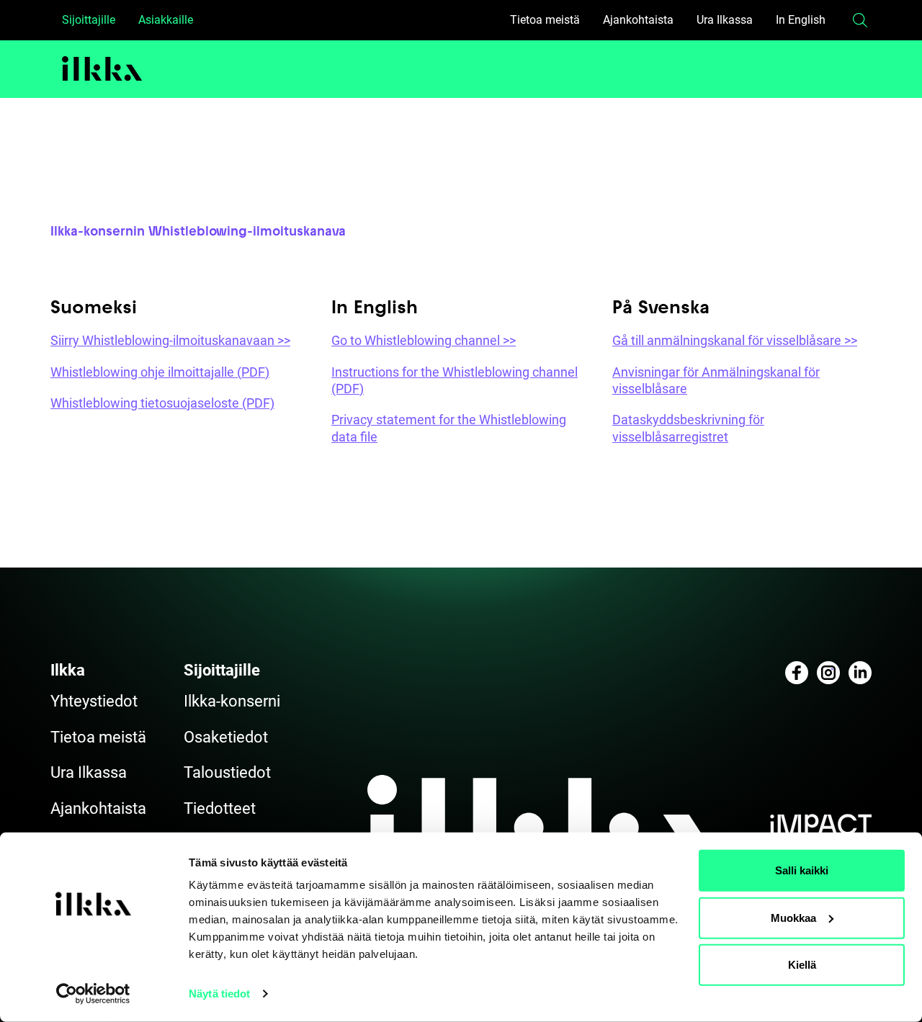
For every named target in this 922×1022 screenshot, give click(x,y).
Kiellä (802, 965)
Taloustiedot (227, 772)
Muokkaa (793, 917)
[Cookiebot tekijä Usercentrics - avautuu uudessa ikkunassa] (93, 994)
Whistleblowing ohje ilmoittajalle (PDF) (159, 372)
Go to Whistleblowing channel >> (423, 340)
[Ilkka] (102, 69)
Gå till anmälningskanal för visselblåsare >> (734, 340)
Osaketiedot (226, 737)
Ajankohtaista (638, 20)
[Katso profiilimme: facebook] (796, 672)
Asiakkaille (165, 20)
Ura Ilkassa (725, 20)
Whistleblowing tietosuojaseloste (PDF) (162, 403)
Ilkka (67, 670)
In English (800, 20)
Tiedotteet (220, 808)
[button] (860, 20)
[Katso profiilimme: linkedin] (860, 672)
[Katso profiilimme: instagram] (828, 672)
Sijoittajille (88, 20)
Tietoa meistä (545, 20)
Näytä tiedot (219, 993)
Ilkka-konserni (232, 701)
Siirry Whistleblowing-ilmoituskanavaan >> (170, 340)
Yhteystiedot (94, 701)
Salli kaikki (801, 870)
